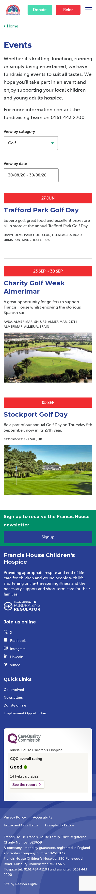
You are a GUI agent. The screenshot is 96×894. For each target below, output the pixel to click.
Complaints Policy (59, 825)
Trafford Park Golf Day (41, 210)
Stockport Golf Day (36, 414)
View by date (15, 163)
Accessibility (42, 817)
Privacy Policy (15, 817)
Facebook (18, 641)
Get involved (14, 690)
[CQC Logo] (24, 743)
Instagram (18, 649)
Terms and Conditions (21, 825)
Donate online (15, 705)
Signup (48, 537)
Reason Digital (26, 884)
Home (12, 26)
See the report (24, 784)
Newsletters (13, 697)
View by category (19, 131)
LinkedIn (16, 657)
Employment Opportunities (25, 713)
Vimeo (15, 665)
